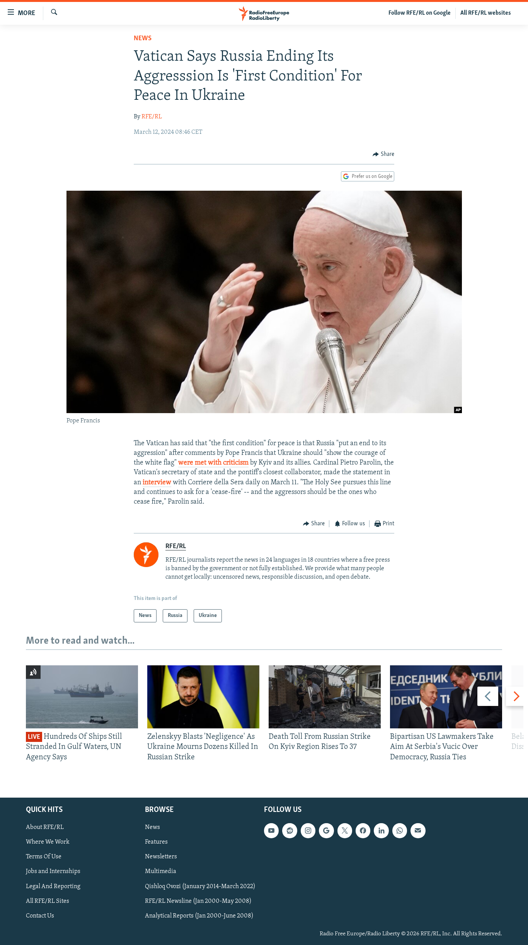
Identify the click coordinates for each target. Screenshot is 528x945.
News (143, 38)
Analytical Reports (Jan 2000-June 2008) (199, 916)
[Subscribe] (417, 830)
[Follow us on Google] (326, 830)
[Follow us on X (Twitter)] (344, 830)
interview (157, 482)
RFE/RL (151, 117)
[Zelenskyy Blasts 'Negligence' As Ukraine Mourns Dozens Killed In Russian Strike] (203, 696)
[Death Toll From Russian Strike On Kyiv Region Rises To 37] (325, 696)
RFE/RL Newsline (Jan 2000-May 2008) (198, 901)
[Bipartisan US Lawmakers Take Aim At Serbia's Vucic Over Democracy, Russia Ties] (446, 696)
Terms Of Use (43, 857)
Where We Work (48, 842)
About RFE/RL (45, 827)
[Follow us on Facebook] (363, 830)
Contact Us (40, 916)
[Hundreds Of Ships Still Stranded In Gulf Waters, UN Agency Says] (82, 696)
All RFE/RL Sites (47, 901)
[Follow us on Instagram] (308, 830)
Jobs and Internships (53, 872)
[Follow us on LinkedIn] (381, 830)
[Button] (383, 154)
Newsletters (161, 857)
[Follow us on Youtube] (271, 830)
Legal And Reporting (53, 886)
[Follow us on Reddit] (289, 830)
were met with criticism (213, 463)
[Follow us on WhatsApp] (399, 830)
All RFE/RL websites (485, 13)
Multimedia (160, 872)
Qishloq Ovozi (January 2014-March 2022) (200, 886)
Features (156, 842)
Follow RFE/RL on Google (419, 13)
